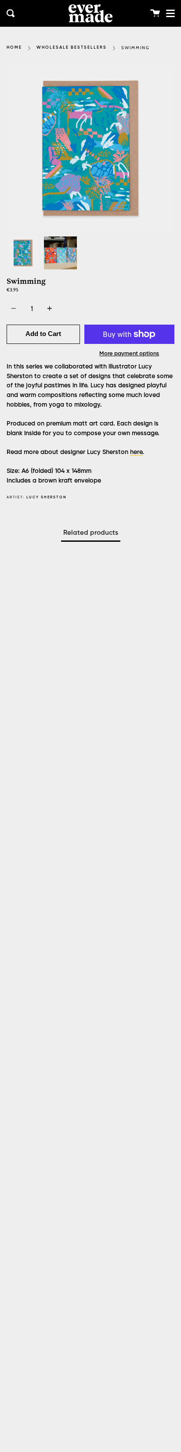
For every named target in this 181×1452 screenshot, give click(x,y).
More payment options (129, 354)
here (136, 452)
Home (14, 48)
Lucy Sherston (46, 497)
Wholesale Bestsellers (71, 48)
